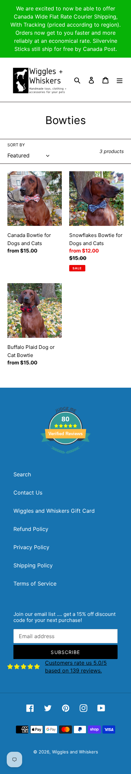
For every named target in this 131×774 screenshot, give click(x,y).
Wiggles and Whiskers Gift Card (54, 510)
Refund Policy (30, 529)
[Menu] (120, 79)
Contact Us (27, 492)
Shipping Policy (33, 565)
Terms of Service (34, 583)
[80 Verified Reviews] (65, 456)
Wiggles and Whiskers (75, 751)
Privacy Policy (31, 547)
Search (22, 474)
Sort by (16, 144)
